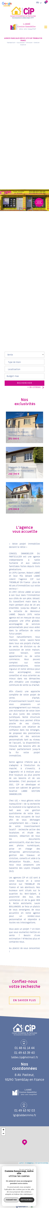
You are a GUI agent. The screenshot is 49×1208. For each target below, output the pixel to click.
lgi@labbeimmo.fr (24, 1115)
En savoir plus (24, 1000)
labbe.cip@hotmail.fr (24, 1057)
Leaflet (21, 1163)
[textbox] (24, 361)
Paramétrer (11, 1200)
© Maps (29, 1163)
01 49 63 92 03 (24, 1111)
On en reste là (25, 1169)
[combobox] (24, 355)
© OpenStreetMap (41, 1163)
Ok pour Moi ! (27, 1200)
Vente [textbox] (10, 354)
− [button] (3, 1133)
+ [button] (3, 1129)
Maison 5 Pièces (21, 433)
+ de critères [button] (34, 387)
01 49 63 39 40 (24, 1053)
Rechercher (24, 383)
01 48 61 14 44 (24, 1048)
